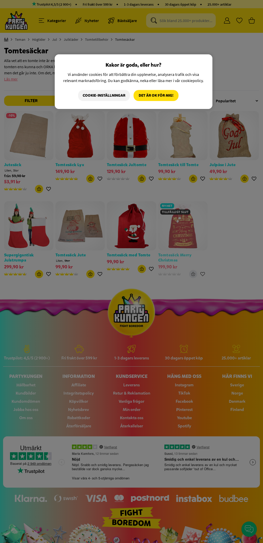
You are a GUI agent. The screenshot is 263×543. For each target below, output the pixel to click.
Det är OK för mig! (156, 95)
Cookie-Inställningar (104, 95)
